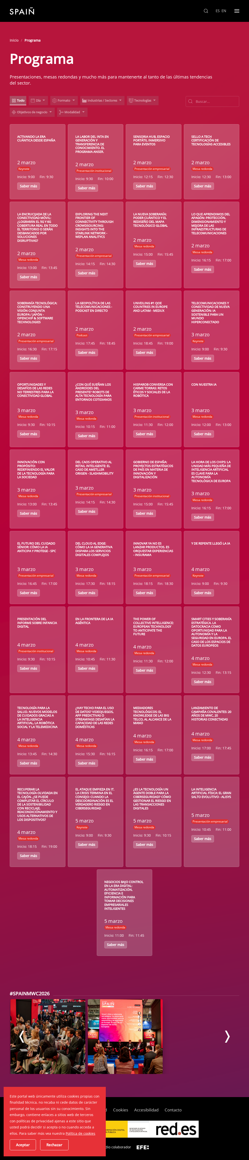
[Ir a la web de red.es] (174, 1129)
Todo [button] (21, 100)
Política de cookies (80, 1133)
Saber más (28, 186)
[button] (206, 11)
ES (218, 10)
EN (224, 10)
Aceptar (23, 1144)
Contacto (173, 1110)
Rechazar (54, 1144)
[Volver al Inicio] (22, 11)
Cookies (120, 1110)
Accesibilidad (146, 1110)
